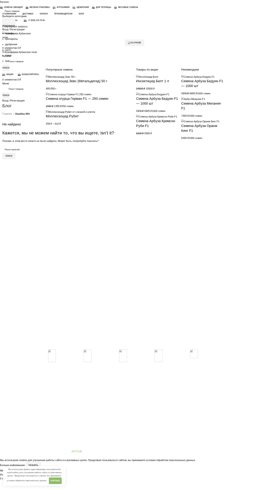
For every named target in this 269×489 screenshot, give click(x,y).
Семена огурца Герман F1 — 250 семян (77, 99)
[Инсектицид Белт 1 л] (147, 76)
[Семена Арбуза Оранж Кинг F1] (200, 121)
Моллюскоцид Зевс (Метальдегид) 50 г (76, 81)
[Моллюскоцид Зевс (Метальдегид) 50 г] (61, 76)
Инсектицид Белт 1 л (152, 81)
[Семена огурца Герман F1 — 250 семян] (68, 94)
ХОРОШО (55, 481)
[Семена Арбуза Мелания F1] (193, 99)
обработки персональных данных (31, 480)
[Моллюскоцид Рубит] (70, 111)
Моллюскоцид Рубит (62, 116)
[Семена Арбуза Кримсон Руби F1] (156, 116)
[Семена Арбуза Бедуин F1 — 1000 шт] (152, 94)
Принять (33, 465)
